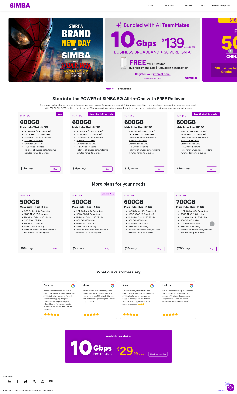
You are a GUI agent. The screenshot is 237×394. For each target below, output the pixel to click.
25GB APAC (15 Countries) (37, 134)
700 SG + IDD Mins (34, 140)
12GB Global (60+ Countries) (194, 211)
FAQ (202, 5)
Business (188, 5)
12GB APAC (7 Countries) (36, 214)
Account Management (221, 5)
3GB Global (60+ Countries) (37, 211)
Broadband (169, 5)
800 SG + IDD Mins (138, 220)
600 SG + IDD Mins (138, 140)
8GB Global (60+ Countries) (38, 131)
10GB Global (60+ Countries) (142, 211)
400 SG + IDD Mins (85, 220)
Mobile (150, 5)
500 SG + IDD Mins (33, 220)
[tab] (110, 89)
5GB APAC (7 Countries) (88, 214)
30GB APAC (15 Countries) (141, 214)
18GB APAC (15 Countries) (141, 134)
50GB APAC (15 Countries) (193, 214)
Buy (55, 169)
